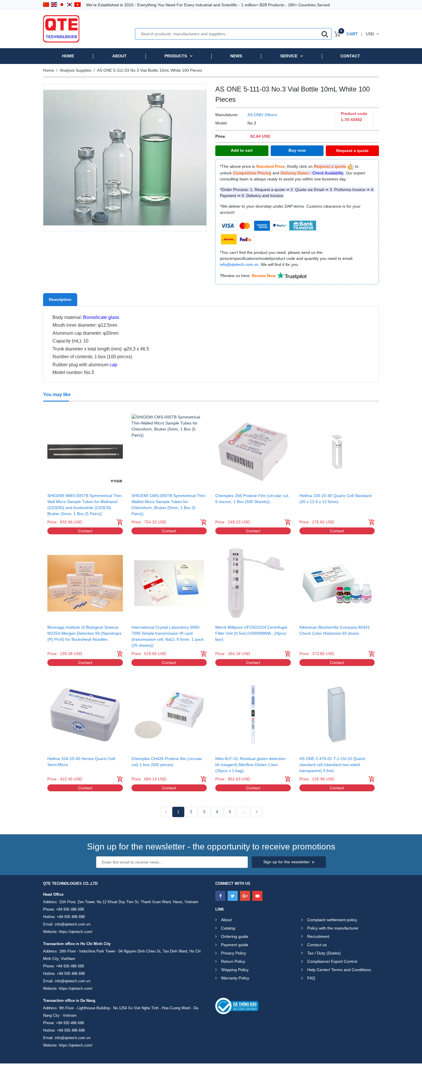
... (243, 811)
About (119, 56)
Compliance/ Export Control (332, 961)
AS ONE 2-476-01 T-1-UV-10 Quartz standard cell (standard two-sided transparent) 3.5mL (332, 764)
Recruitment (318, 936)
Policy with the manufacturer (333, 928)
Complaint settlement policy (332, 919)
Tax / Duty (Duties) (324, 953)
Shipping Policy (235, 969)
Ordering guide (234, 936)
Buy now (297, 150)
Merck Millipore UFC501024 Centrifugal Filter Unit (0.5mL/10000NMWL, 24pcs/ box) (251, 633)
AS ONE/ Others (262, 114)
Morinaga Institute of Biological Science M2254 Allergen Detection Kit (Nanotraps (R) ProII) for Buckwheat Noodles (84, 633)
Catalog (228, 928)
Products (175, 56)
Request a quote (352, 150)
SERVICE (288, 56)
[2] (256, 812)
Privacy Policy (233, 953)
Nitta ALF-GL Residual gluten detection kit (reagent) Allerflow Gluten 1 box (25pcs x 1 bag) (250, 764)
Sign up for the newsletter (286, 862)
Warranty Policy (235, 978)
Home (68, 56)
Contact (350, 56)
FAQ (311, 978)
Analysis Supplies (75, 70)
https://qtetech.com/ (75, 932)
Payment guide (234, 944)
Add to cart (242, 150)
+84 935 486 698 (70, 909)
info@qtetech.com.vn (72, 924)
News (236, 56)
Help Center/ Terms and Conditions (339, 969)
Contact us (317, 944)
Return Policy (233, 961)
